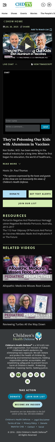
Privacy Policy (30, 423)
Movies (33, 13)
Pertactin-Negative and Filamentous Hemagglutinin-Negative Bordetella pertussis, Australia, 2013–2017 (27, 223)
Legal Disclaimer (42, 419)
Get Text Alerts (40, 194)
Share (26, 26)
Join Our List (27, 203)
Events (23, 13)
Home (4, 13)
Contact (31, 426)
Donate (15, 194)
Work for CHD (17, 426)
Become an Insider (27, 404)
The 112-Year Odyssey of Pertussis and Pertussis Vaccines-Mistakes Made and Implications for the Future (27, 234)
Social (41, 426)
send (45, 126)
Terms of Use (14, 423)
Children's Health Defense (17, 419)
